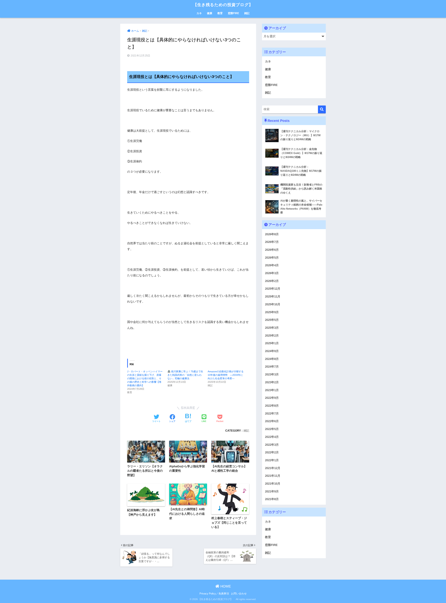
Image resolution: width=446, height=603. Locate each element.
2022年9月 (272, 398)
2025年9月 (272, 312)
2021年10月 (272, 483)
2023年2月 (272, 382)
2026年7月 (272, 242)
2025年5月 (272, 320)
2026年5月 (272, 257)
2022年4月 (272, 437)
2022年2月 (272, 452)
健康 (209, 13)
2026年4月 (272, 265)
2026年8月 (272, 234)
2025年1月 (272, 343)
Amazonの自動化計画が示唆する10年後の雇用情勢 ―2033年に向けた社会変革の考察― (226, 375)
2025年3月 (272, 327)
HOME (225, 586)
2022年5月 (272, 429)
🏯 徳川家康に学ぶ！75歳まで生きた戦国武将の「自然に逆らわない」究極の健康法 (185, 375)
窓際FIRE (233, 13)
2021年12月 (272, 468)
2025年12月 (272, 289)
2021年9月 (272, 491)
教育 (220, 13)
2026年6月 (272, 249)
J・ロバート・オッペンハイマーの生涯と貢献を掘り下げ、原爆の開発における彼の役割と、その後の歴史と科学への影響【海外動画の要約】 (145, 378)
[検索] (322, 109)
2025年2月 (272, 335)
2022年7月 (272, 413)
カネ (199, 13)
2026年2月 (272, 281)
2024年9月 (272, 351)
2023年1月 (272, 390)
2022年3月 (272, 444)
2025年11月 (272, 296)
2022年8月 (272, 405)
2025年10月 (272, 304)
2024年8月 (272, 359)
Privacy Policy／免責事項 (214, 593)
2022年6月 (272, 421)
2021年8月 (272, 499)
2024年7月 (272, 366)
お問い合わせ (239, 593)
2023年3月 (272, 374)
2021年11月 (272, 476)
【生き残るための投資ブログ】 (225, 4)
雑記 (246, 13)
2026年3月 (272, 273)
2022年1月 (272, 460)
